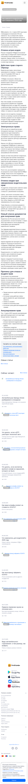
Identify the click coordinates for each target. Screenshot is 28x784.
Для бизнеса (4, 707)
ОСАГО (6, 415)
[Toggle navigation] (24, 2)
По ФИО (3, 699)
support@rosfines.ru (14, 744)
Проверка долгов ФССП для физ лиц (10, 710)
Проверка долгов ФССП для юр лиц (10, 712)
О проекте (3, 737)
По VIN (3, 702)
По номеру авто (5, 704)
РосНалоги (4, 729)
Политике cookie (19, 770)
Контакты (3, 738)
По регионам (4, 705)
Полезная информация (9, 9)
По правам (4, 700)
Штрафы (6, 449)
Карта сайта (4, 723)
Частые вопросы (5, 721)
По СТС (3, 697)
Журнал (3, 720)
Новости (3, 718)
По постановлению (6, 695)
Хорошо (14, 780)
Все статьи (4, 363)
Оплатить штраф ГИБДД (7, 709)
